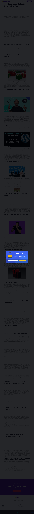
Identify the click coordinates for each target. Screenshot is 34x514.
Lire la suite (22, 260)
